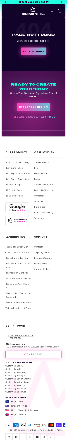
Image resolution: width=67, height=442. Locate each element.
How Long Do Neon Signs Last (17, 286)
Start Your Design (33, 107)
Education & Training (43, 212)
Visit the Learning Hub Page (18, 308)
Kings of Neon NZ (19, 406)
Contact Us (39, 247)
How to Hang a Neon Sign (17, 258)
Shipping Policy (41, 252)
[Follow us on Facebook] (22, 436)
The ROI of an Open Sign (16, 247)
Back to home (33, 51)
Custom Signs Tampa (15, 391)
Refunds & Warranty (43, 258)
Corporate (39, 195)
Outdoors (38, 201)
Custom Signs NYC (14, 365)
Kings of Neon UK (19, 414)
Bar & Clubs (39, 207)
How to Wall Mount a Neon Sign (17, 265)
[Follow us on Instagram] (8, 436)
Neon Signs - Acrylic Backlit (18, 179)
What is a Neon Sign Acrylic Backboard (18, 295)
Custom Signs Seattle (15, 388)
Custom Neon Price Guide (17, 252)
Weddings (39, 218)
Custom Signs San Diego (17, 382)
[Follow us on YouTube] (37, 436)
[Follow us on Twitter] (15, 436)
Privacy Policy (40, 263)
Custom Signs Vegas (15, 375)
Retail (36, 168)
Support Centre (41, 269)
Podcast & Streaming (44, 190)
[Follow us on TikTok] (44, 436)
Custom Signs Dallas (15, 385)
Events (37, 179)
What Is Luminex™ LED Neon (18, 302)
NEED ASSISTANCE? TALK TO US (34, 117)
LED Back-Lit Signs (13, 184)
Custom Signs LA (13, 369)
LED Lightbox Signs (14, 195)
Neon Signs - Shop (14, 168)
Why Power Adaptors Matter (18, 278)
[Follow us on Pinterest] (30, 436)
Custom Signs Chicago (16, 372)
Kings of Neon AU (19, 401)
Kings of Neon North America (24, 410)
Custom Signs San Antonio (18, 378)
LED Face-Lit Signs (13, 190)
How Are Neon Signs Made (17, 273)
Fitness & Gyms (41, 173)
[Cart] (60, 11)
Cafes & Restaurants (43, 184)
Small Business (41, 162)
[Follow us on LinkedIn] (51, 436)
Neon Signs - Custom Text (17, 173)
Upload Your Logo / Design (17, 162)
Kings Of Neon (57, 430)
